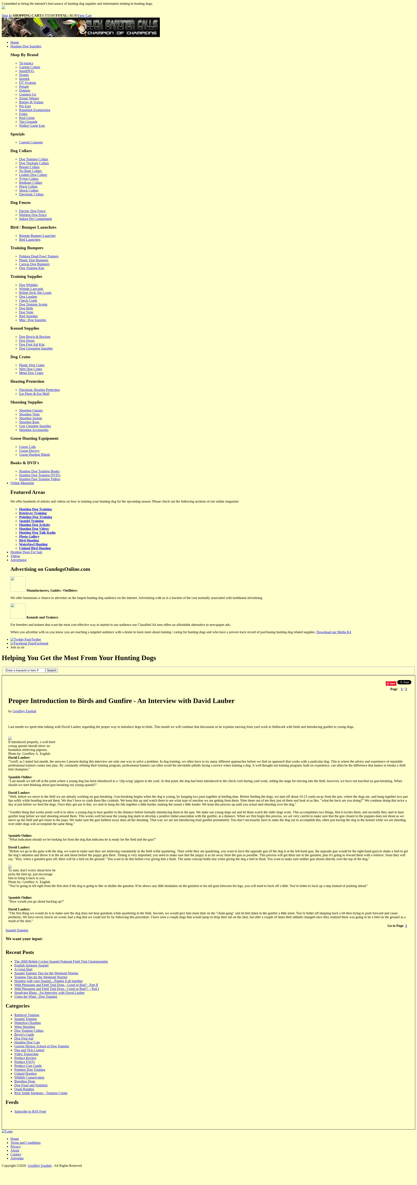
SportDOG (26, 71)
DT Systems (27, 83)
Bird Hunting (29, 540)
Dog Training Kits (31, 268)
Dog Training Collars (33, 159)
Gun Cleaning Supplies (35, 426)
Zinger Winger (29, 98)
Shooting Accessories (33, 430)
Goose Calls (27, 447)
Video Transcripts (26, 1054)
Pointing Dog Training (35, 517)
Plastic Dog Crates (32, 365)
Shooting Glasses (31, 410)
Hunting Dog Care (27, 1042)
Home (14, 42)
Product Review (25, 1058)
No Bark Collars (30, 171)
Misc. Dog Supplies (32, 320)
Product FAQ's (24, 1062)
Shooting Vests (29, 414)
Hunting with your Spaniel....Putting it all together (48, 981)
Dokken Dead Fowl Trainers (38, 256)
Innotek (24, 79)
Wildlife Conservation (29, 1077)
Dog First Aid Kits (32, 344)
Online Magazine (22, 483)
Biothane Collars (30, 182)
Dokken (24, 90)
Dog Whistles (28, 285)
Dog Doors (27, 340)
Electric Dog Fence (32, 211)
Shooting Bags (29, 422)
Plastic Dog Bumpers (33, 260)
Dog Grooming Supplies (36, 348)
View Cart (84, 15)
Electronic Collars (31, 194)
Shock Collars (28, 190)
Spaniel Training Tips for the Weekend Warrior (46, 973)
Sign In (7, 15)
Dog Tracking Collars (34, 163)
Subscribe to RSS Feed (30, 1111)
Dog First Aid (23, 1038)
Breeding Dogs (24, 1081)
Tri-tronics (26, 63)
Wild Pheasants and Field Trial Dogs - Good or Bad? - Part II (56, 985)
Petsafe (24, 86)
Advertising (18, 560)
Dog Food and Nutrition (31, 1085)
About (14, 1150)
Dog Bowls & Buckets (34, 337)
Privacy (15, 1146)
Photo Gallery (29, 536)
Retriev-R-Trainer (31, 102)
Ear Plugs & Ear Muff (34, 394)
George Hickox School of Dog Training (41, 1046)
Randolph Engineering (34, 110)
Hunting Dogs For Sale (26, 552)
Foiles (23, 114)
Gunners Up (27, 94)
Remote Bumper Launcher (37, 236)
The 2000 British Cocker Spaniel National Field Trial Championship (61, 961)
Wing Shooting (24, 1027)
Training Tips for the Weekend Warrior (40, 977)
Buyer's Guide (24, 1034)
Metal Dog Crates (31, 373)
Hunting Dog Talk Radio (37, 532)
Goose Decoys (29, 451)
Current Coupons (31, 142)
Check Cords (28, 300)
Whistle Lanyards (31, 289)
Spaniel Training (31, 521)
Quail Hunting (24, 1089)
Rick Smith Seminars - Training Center (41, 1093)
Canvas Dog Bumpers (34, 264)
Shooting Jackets (30, 418)
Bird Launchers (29, 239)
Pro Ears (25, 106)
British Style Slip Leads (35, 293)
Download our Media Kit (333, 632)
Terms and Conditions (25, 1142)
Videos (15, 556)
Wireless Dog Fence (33, 215)
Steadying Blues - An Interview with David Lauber (49, 993)
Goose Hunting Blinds (34, 454)
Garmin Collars (29, 67)
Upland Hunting (25, 1073)
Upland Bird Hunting (35, 548)
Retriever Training (33, 513)
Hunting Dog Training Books (39, 471)
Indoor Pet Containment (35, 219)
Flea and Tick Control (29, 1050)
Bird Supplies (28, 316)
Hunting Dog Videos (34, 529)
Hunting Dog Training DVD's (39, 475)
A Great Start (23, 969)
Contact (15, 1154)
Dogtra (24, 75)
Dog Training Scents (33, 304)
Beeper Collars (29, 167)
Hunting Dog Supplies (25, 46)
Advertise (17, 1158)
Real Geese (27, 118)
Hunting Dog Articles (34, 525)
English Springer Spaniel (31, 965)
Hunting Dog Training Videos (39, 479)
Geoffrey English (24, 711)
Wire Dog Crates (30, 369)
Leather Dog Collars (33, 175)
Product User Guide (28, 1066)
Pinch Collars (28, 186)
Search (51, 670)
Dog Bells (26, 308)
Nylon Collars (28, 179)
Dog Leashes (28, 296)
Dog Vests (26, 312)
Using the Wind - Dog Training (35, 996)
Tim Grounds (28, 122)
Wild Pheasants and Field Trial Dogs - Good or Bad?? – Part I (56, 989)
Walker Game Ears (32, 125)
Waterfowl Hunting (33, 544)
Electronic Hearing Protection (39, 390)
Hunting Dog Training (35, 509)
